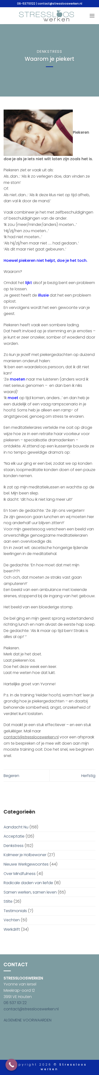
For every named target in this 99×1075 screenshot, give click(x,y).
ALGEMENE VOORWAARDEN (27, 1020)
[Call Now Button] (12, 1065)
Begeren (11, 775)
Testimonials (15, 911)
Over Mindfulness (20, 873)
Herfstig (88, 775)
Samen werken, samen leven (30, 892)
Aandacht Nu (16, 827)
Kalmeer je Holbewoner (25, 855)
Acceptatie (14, 836)
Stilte (8, 901)
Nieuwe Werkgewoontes (26, 864)
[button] (92, 16)
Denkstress (49, 51)
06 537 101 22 (15, 1003)
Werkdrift (12, 929)
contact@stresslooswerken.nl (31, 1009)
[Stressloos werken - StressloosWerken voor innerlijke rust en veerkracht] (46, 15)
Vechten (12, 920)
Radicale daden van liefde (28, 883)
